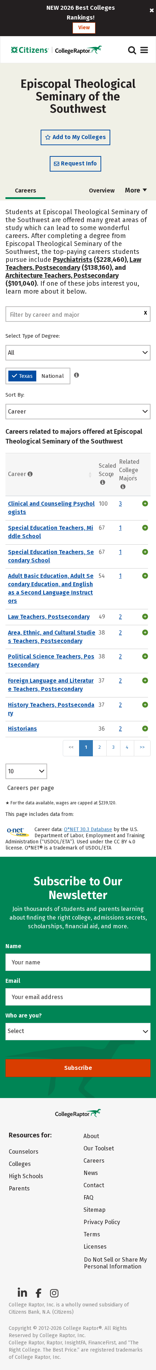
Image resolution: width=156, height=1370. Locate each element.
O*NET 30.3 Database (88, 829)
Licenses (95, 1246)
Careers (93, 1160)
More (133, 190)
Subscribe (78, 1067)
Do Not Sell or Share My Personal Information (115, 1263)
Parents (19, 1188)
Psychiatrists (72, 260)
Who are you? (23, 1015)
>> (142, 747)
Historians (22, 728)
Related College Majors (129, 470)
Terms (91, 1234)
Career (17, 411)
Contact (93, 1185)
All (11, 352)
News (90, 1173)
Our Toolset (98, 1148)
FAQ (88, 1197)
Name (13, 946)
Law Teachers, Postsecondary (73, 264)
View (84, 28)
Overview (102, 190)
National (52, 376)
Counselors (23, 1151)
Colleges (20, 1164)
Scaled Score (107, 469)
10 (11, 771)
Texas (26, 376)
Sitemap (94, 1209)
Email (12, 980)
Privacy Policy (101, 1222)
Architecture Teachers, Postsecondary (62, 276)
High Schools (26, 1176)
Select (16, 1031)
